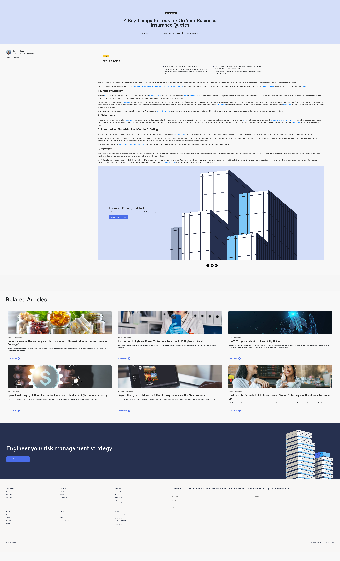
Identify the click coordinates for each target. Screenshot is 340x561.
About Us (63, 492)
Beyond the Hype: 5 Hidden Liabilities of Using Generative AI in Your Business (161, 395)
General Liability (170, 13)
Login (61, 515)
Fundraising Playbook (120, 503)
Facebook (9, 515)
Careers (62, 494)
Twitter (8, 517)
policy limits (287, 105)
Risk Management (18, 337)
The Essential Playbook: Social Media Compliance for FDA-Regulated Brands (161, 341)
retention (296, 123)
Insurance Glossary (120, 492)
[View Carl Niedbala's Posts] (9, 52)
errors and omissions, (133, 87)
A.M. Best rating (179, 134)
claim (186, 96)
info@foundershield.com (121, 515)
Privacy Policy (329, 542)
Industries (9, 494)
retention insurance (277, 120)
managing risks (170, 162)
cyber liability (146, 87)
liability (106, 96)
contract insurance (163, 111)
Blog (116, 500)
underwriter (222, 105)
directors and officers (159, 87)
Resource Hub (118, 497)
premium (126, 102)
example (287, 120)
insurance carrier (155, 96)
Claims (62, 517)
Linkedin (8, 523)
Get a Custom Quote (118, 217)
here (303, 87)
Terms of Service (316, 542)
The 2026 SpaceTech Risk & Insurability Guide (254, 341)
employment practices (175, 87)
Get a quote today (18, 459)
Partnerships (63, 497)
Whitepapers (118, 494)
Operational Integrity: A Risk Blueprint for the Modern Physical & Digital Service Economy (57, 395)
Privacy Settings (64, 520)
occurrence (193, 96)
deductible (128, 120)
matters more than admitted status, (131, 144)
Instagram (9, 520)
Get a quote (9, 497)
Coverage (8, 492)
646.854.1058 (118, 525)
